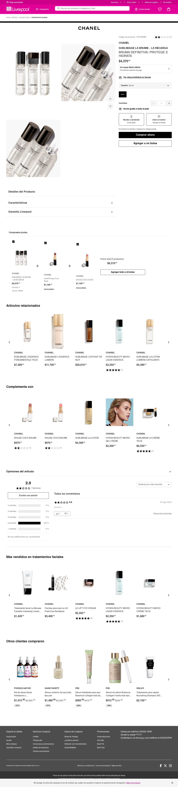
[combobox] (154, 484)
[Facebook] (161, 765)
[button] (162, 37)
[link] (28, 340)
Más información (133, 783)
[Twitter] (165, 765)
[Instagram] (170, 765)
